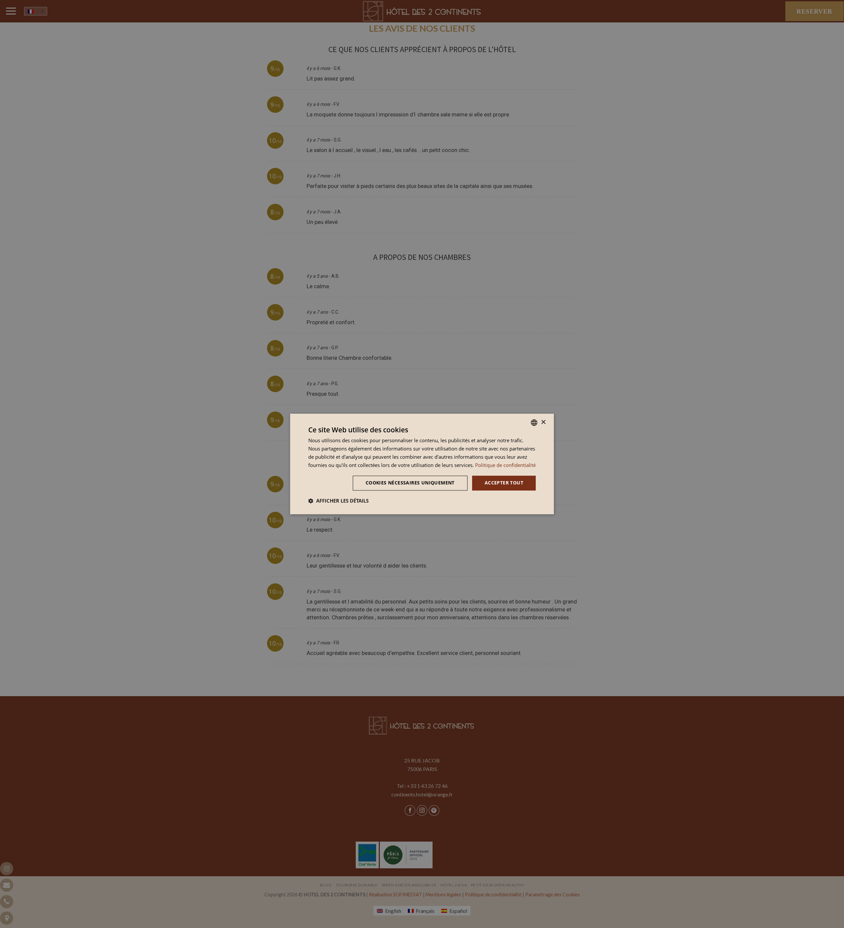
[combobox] (534, 422)
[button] (338, 501)
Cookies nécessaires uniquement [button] (410, 483)
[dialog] (422, 464)
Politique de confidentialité (505, 465)
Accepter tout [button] (504, 483)
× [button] (543, 422)
